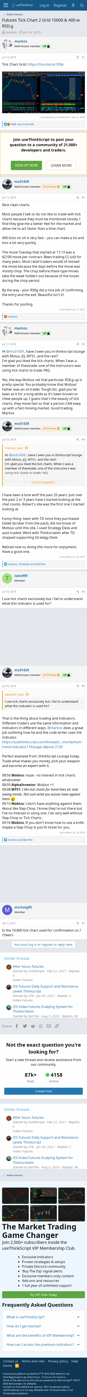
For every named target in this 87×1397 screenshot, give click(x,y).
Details (31, 1383)
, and (26, 564)
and (22, 124)
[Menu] (6, 5)
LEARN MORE (61, 165)
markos (11, 32)
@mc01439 (15, 351)
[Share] (77, 57)
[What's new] (73, 5)
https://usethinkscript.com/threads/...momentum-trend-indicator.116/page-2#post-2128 (42, 744)
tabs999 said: (14, 694)
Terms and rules (33, 1361)
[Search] (81, 5)
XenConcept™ (64, 1380)
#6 (83, 686)
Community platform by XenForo (36, 1373)
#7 (83, 923)
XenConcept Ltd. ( (18, 1383)
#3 (83, 344)
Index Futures (23, 980)
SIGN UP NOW (26, 165)
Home (7, 1365)
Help (74, 1361)
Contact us (10, 1361)
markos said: (14, 448)
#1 (83, 57)
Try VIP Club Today (43, 1294)
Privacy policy (58, 1361)
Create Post (43, 1091)
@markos (55, 727)
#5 (83, 591)
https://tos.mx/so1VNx (46, 64)
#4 (83, 439)
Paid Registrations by (34, 1377)
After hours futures (28, 966)
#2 (83, 197)
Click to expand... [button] (43, 482)
